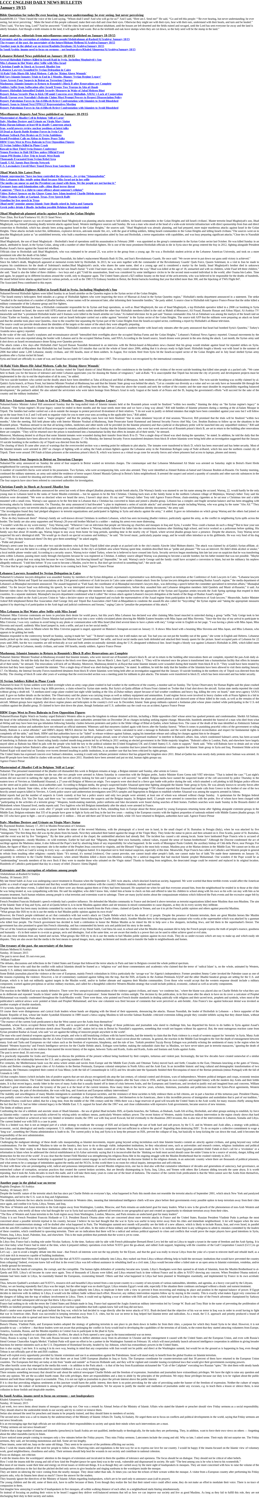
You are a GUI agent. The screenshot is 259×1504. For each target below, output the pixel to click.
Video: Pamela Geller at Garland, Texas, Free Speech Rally (35, 196)
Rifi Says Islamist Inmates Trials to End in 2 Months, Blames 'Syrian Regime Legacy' (50, 76)
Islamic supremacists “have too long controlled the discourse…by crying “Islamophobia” (52, 176)
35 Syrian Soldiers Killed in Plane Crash (24, 145)
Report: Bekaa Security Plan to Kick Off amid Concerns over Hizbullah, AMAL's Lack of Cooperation (61, 94)
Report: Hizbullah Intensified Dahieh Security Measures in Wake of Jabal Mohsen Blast (52, 90)
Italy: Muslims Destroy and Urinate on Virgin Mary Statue (35, 121)
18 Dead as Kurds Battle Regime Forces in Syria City (31, 131)
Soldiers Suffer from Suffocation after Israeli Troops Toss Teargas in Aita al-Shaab (49, 87)
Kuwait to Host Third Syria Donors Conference (28, 148)
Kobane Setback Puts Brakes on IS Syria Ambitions (31, 135)
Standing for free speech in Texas (19, 200)
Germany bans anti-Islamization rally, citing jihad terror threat (37, 186)
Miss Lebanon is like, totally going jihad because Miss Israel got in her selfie (45, 179)
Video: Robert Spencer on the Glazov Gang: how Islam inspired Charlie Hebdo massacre (53, 193)
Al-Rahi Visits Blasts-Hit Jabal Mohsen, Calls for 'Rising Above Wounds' (43, 73)
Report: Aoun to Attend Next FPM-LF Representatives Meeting (38, 104)
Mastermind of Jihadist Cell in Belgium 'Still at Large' (32, 117)
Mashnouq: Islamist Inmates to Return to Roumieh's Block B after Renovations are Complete (55, 83)
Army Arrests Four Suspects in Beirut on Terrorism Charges (36, 80)
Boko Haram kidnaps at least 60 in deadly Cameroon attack (35, 124)
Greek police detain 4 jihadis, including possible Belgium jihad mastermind (44, 207)
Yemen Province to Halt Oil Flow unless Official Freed (32, 152)
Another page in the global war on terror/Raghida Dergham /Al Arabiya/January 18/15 (52, 46)
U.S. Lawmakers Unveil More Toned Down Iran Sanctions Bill (37, 165)
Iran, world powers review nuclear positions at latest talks (34, 128)
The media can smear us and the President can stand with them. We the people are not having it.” (58, 183)
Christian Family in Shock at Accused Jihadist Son (30, 66)
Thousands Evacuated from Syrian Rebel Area (28, 159)
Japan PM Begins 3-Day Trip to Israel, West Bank (30, 155)
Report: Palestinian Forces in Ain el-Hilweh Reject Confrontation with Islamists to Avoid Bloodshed (59, 100)
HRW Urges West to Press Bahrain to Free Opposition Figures (37, 141)
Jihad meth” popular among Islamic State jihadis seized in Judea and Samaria (46, 203)
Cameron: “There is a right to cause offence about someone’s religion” (41, 189)
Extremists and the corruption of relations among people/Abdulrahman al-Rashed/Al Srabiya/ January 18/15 (65, 39)
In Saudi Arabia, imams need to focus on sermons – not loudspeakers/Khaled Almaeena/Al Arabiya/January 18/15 (67, 49)
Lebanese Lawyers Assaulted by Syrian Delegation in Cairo (35, 69)
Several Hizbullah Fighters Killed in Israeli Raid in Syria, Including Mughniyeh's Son (50, 59)
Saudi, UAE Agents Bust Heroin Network (25, 162)
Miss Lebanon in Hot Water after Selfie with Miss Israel (33, 63)
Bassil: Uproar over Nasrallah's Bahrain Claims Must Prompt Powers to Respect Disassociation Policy (61, 97)
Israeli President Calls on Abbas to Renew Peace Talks (32, 138)
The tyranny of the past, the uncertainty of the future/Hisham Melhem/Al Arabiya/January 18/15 (57, 42)
